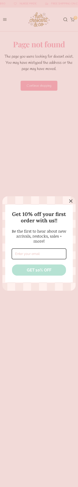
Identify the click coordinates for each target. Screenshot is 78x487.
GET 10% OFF (39, 270)
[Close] (71, 201)
